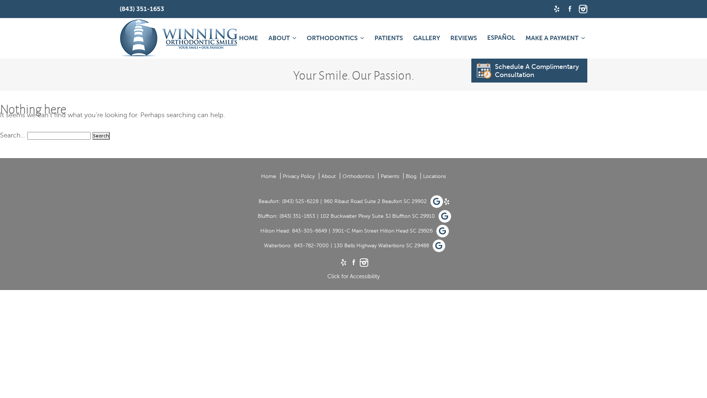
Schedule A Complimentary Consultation (537, 70)
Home (248, 38)
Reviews (463, 38)
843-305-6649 (309, 231)
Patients (388, 38)
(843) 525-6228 (300, 201)
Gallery (426, 38)
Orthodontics (332, 38)
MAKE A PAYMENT (551, 38)
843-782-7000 (311, 245)
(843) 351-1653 (297, 216)
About (279, 38)
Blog (411, 176)
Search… (12, 135)
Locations (434, 176)
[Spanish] (501, 37)
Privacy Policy (299, 176)
